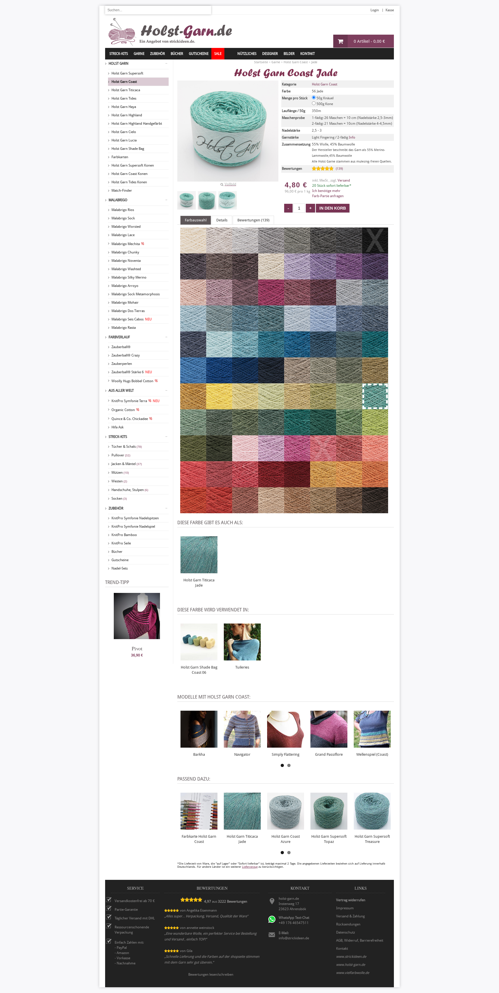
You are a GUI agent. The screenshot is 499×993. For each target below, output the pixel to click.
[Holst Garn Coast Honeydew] (297, 407)
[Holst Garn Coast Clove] (323, 511)
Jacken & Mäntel (126, 464)
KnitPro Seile (121, 543)
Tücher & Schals (126, 447)
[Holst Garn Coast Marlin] (271, 329)
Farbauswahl (195, 220)
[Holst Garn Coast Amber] (375, 485)
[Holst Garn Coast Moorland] (349, 381)
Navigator (242, 754)
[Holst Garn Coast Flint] (297, 251)
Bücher (116, 552)
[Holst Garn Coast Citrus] (245, 407)
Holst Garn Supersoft (127, 73)
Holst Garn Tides (123, 98)
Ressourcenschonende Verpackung (132, 929)
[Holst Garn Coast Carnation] (297, 459)
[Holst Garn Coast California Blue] (193, 381)
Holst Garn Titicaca (125, 90)
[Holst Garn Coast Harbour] (323, 355)
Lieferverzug (250, 866)
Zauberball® (121, 347)
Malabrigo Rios (122, 210)
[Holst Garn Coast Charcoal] (349, 251)
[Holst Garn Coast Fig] (245, 277)
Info (352, 137)
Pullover (120, 455)
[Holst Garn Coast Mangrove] (245, 433)
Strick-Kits (118, 54)
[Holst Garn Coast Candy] (245, 485)
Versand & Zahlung (350, 916)
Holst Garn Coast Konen (129, 174)
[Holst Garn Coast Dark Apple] (193, 459)
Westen (119, 481)
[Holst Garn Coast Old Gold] (193, 407)
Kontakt (307, 54)
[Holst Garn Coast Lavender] (245, 303)
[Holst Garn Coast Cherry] (271, 303)
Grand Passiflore (329, 754)
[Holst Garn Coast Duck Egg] (193, 329)
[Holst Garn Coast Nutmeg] (297, 511)
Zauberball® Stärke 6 (131, 372)
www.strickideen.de (351, 957)
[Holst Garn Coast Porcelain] (323, 329)
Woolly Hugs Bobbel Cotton (132, 381)
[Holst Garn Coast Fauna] (193, 433)
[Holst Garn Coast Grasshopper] (349, 407)
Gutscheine (120, 560)
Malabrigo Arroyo (124, 286)
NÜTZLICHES (246, 54)
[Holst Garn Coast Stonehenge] (219, 433)
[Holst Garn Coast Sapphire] (349, 329)
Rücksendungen (348, 924)
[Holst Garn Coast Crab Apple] (323, 407)
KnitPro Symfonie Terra (135, 401)
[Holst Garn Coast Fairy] (245, 459)
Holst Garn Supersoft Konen (132, 165)
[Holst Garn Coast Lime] (375, 433)
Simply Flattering (285, 754)
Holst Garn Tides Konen (129, 182)
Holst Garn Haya (123, 107)
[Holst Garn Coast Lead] (323, 251)
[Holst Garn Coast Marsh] (271, 433)
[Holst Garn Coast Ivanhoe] (297, 433)
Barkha (199, 754)
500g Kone (324, 104)
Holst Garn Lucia (124, 140)
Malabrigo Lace (123, 235)
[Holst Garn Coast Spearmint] (219, 355)
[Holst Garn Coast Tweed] (245, 329)
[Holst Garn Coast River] (193, 355)
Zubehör (116, 508)
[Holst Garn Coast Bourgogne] (297, 485)
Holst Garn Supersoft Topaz (329, 839)
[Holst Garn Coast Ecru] (193, 251)
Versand (344, 180)
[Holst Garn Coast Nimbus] (375, 303)
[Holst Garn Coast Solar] (219, 407)
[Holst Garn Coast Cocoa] (219, 277)
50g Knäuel (325, 98)
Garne (139, 54)
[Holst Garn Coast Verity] (271, 459)
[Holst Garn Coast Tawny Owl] (271, 511)
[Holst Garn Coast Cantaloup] (349, 485)
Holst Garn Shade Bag (127, 149)
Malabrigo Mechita (125, 244)
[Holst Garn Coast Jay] (245, 381)
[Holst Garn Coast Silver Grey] (271, 251)
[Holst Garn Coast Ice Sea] (297, 329)
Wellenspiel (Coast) (372, 754)
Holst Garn (119, 63)
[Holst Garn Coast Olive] (323, 381)
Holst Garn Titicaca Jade (199, 582)
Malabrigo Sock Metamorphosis (135, 294)
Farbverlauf (119, 337)
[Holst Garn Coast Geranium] (193, 485)
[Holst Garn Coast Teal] (297, 355)
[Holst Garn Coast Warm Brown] (349, 511)
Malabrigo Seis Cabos (131, 319)
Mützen (120, 473)
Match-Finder (121, 190)
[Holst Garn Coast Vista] (349, 355)
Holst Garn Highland (126, 115)
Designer (270, 54)
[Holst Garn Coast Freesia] (297, 277)
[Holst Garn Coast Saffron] (193, 511)
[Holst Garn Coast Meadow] (349, 433)
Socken (119, 498)
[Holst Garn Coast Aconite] (323, 485)
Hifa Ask (117, 427)
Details (222, 220)
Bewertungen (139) (253, 220)
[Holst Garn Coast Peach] (375, 459)
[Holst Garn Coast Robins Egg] (245, 355)
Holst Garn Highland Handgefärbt (136, 124)
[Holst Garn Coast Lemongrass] (271, 407)
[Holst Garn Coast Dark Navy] (271, 381)
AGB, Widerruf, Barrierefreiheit (359, 940)
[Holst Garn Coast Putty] (245, 251)
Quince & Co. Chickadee (129, 419)
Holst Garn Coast (124, 82)
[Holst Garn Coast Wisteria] (323, 277)
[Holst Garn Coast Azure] (219, 329)
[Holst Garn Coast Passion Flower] (375, 277)
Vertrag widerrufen (350, 900)
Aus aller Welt (121, 391)
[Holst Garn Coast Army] (219, 459)
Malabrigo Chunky (125, 252)
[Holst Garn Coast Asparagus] (375, 381)
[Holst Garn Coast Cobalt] (219, 381)
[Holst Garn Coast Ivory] (271, 277)
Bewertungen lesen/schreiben (210, 975)
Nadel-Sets (119, 568)
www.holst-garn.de (350, 965)
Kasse (390, 10)
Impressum (345, 908)
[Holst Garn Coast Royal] (375, 329)
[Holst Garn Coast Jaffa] (219, 511)
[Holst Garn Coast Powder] (193, 303)
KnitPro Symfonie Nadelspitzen (135, 518)
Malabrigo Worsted (126, 227)
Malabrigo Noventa (126, 261)
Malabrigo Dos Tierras (128, 311)
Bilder (289, 54)
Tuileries (242, 667)
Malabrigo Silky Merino (128, 277)
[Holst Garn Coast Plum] (297, 303)
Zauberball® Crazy (125, 355)
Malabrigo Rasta (123, 328)
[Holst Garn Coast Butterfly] (349, 277)
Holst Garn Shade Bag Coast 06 (199, 670)
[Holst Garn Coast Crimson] (271, 485)
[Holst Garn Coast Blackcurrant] (193, 277)
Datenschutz (345, 932)
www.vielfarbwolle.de (352, 973)
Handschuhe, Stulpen (129, 490)
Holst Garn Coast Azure (285, 839)
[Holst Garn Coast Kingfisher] (271, 355)
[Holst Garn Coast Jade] (186, 200)
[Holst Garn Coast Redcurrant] (349, 459)
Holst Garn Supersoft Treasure (372, 839)
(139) (339, 169)
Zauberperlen (121, 364)
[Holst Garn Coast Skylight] (349, 303)
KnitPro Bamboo (124, 535)
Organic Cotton (123, 410)
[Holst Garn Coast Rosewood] (245, 511)
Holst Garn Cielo (123, 132)
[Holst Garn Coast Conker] (375, 511)
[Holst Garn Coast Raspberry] (219, 485)
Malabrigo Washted (126, 269)
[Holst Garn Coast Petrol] (375, 355)
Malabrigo (118, 200)
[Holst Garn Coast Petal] (219, 303)
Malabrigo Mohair (125, 302)
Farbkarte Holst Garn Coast (199, 839)
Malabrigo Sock (123, 218)
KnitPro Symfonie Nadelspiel (133, 527)
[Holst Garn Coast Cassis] (323, 303)
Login (374, 10)
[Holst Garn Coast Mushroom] (297, 381)
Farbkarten (119, 157)
